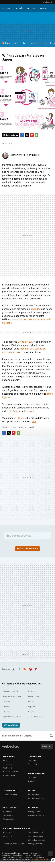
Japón (16, 43)
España (19, 8)
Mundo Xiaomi (9, 775)
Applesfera (7, 768)
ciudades (35, 309)
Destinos (6, 706)
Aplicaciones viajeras (12, 716)
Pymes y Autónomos (36, 815)
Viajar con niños (35, 716)
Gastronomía (33, 696)
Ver (28, 549)
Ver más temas (11, 725)
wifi (34, 421)
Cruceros (7, 711)
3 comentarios (12, 135)
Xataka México (9, 832)
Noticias (31, 8)
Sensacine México (35, 836)
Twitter (27, 135)
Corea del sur (25, 341)
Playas (31, 711)
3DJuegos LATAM (35, 832)
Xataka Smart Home (11, 771)
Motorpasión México (36, 844)
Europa (44, 8)
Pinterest (30, 669)
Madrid (34, 43)
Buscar (51, 735)
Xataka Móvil (8, 764)
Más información (41, 859)
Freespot (29, 411)
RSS (25, 669)
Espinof (31, 781)
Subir (45, 746)
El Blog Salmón (34, 812)
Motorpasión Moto (36, 798)
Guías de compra (10, 691)
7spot (15, 411)
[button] (25, 154)
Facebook (22, 135)
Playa (7, 43)
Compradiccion (9, 819)
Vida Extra (32, 764)
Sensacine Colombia (36, 840)
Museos (31, 691)
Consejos (7, 8)
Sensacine (32, 777)
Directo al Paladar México (13, 844)
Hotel (24, 43)
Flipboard (32, 135)
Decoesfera (8, 815)
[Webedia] (48, 2)
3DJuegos (32, 760)
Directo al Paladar (10, 794)
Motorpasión (33, 794)
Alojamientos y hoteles (12, 696)
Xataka (5, 760)
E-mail (36, 135)
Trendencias (8, 812)
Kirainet (22, 418)
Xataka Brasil (8, 836)
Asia (14, 427)
